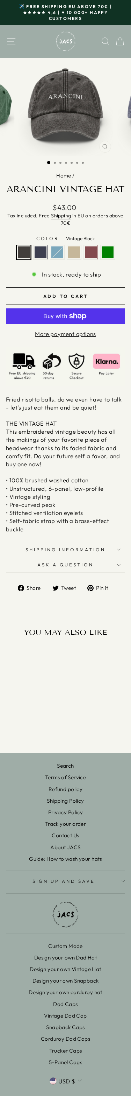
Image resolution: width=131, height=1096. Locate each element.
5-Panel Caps (65, 1062)
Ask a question (65, 564)
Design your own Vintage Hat (65, 969)
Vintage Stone (74, 252)
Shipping (61, 215)
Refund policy (65, 789)
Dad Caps (65, 1004)
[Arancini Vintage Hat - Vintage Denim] (20, 722)
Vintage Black (24, 252)
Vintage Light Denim (57, 252)
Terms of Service (65, 777)
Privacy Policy (65, 812)
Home (63, 175)
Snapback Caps (65, 1027)
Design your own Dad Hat (65, 957)
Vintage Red (91, 252)
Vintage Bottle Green (108, 252)
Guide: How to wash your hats (65, 859)
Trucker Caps (65, 1050)
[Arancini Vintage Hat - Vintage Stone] (36, 722)
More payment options (65, 333)
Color (65, 238)
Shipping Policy (65, 800)
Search (65, 765)
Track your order (65, 824)
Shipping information (65, 549)
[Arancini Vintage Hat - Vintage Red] (44, 722)
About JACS (65, 847)
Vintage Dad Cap (65, 1015)
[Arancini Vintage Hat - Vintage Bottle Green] (28, 729)
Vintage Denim (41, 252)
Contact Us (65, 835)
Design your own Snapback (65, 980)
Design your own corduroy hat (65, 992)
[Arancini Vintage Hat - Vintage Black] (12, 722)
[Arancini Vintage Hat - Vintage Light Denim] (28, 722)
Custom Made (65, 946)
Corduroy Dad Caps (65, 1038)
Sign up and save (63, 881)
